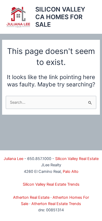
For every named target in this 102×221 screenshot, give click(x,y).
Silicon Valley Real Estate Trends (51, 184)
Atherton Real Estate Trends (56, 203)
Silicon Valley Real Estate (77, 158)
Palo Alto (70, 171)
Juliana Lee (13, 158)
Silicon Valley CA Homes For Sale (60, 16)
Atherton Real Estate (31, 197)
